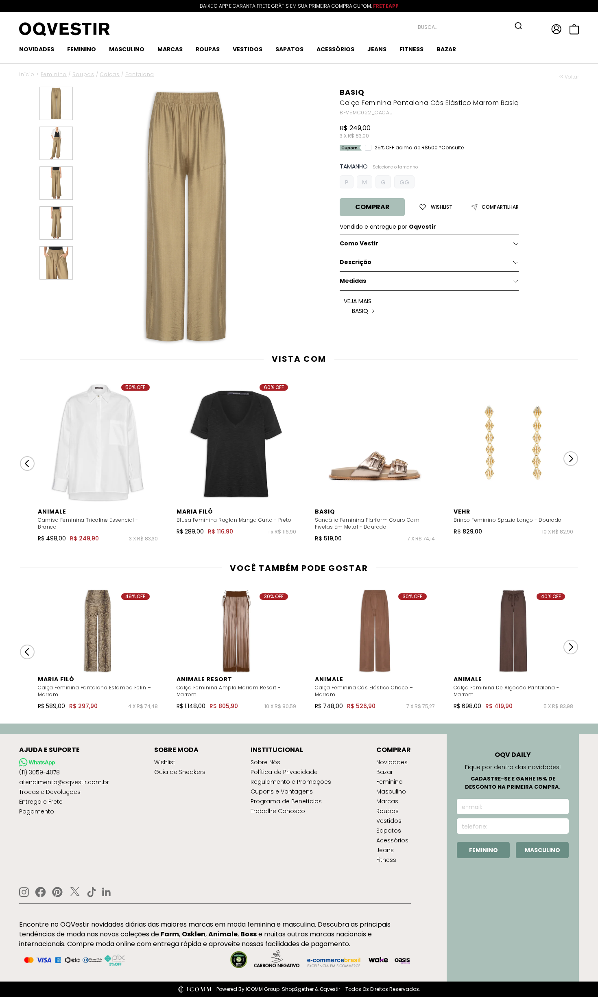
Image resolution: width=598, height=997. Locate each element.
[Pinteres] (57, 892)
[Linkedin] (106, 892)
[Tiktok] (91, 892)
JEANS (376, 49)
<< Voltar (569, 77)
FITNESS (411, 49)
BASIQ (352, 92)
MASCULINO (126, 49)
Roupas (83, 74)
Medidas (353, 281)
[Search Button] (518, 25)
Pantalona (139, 74)
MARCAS (170, 49)
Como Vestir (359, 243)
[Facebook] (40, 892)
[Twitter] (75, 892)
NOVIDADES (36, 49)
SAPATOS (289, 49)
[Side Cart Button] (574, 29)
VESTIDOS (247, 49)
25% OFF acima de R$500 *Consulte (419, 147)
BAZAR (446, 49)
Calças (110, 74)
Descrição (355, 262)
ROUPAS (208, 49)
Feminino (54, 74)
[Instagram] (24, 892)
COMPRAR (372, 207)
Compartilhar (500, 207)
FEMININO (81, 49)
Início (27, 74)
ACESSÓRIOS (335, 49)
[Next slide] (570, 458)
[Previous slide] (27, 463)
